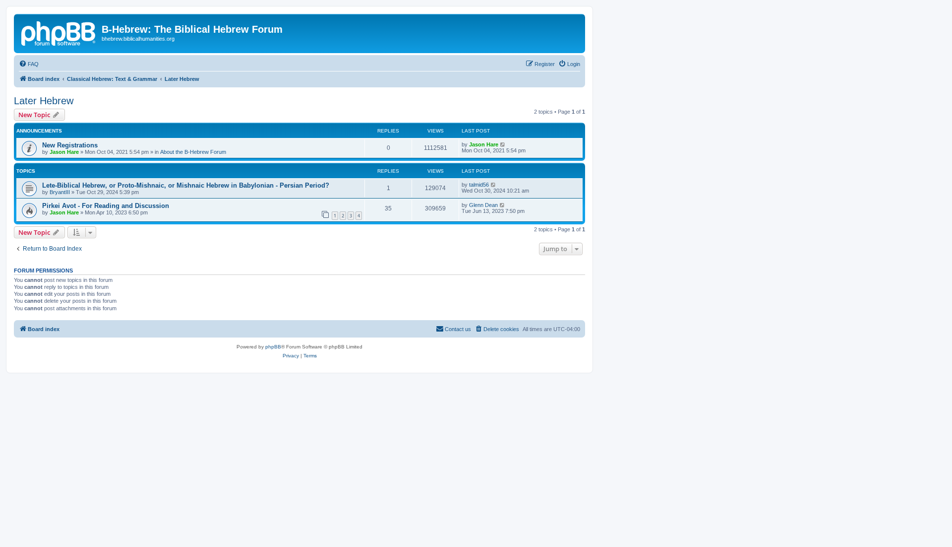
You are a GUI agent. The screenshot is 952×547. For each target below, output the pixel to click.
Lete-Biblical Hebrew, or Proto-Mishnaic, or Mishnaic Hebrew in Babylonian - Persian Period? (185, 185)
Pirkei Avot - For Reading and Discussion (105, 205)
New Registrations (70, 145)
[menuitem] (29, 64)
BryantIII (60, 192)
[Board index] (59, 32)
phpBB (273, 346)
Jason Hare (64, 152)
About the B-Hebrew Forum (193, 152)
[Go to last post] (503, 144)
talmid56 (479, 185)
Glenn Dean (483, 205)
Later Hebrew (43, 100)
